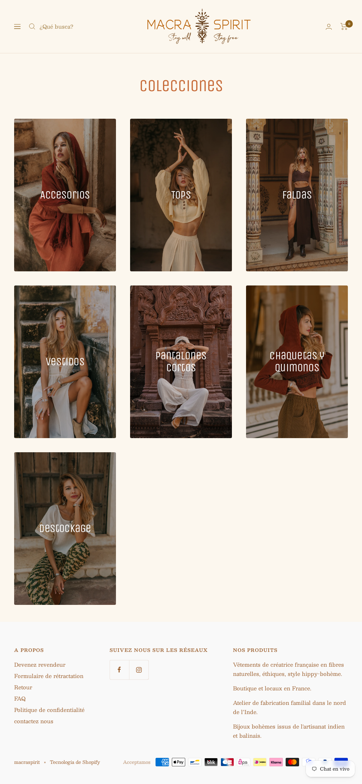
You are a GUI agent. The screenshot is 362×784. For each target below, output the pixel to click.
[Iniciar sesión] (329, 27)
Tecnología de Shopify (75, 762)
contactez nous (33, 721)
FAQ (19, 698)
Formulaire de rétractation (48, 675)
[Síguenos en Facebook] (119, 669)
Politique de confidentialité (49, 709)
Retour (23, 687)
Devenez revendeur (39, 664)
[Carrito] (344, 26)
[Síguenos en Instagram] (138, 669)
